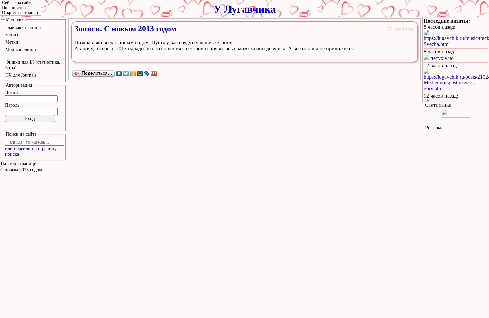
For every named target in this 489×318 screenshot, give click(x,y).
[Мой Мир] (140, 73)
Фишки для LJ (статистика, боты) (32, 64)
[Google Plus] (154, 73)
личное (93, 35)
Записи (87, 28)
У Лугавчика (245, 9)
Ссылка (382, 56)
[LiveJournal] (147, 73)
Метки (11, 42)
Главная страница (23, 27)
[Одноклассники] (133, 73)
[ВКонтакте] (119, 73)
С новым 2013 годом (140, 28)
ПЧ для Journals (20, 75)
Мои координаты (22, 49)
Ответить (403, 56)
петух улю (442, 58)
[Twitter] (126, 73)
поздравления (112, 35)
